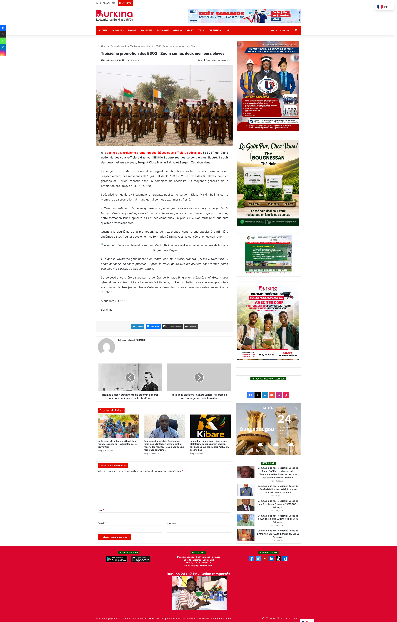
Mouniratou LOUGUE (112, 60)
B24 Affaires (292, 618)
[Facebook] (3, 28)
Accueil (103, 30)
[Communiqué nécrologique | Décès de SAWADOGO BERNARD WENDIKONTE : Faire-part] (245, 520)
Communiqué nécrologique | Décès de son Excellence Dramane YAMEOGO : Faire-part (278, 504)
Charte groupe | (204, 557)
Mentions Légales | (186, 557)
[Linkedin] (3, 47)
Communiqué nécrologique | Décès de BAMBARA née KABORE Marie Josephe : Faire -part (278, 533)
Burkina (117, 30)
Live (227, 30)
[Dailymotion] (285, 560)
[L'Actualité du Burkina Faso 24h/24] (114, 15)
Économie (163, 30)
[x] (258, 560)
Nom (101, 510)
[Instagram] (3, 53)
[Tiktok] (278, 560)
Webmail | (197, 560)
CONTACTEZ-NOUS (279, 30)
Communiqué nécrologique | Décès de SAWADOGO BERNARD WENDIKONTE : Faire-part (278, 519)
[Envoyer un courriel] (123, 60)
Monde (132, 30)
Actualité (116, 46)
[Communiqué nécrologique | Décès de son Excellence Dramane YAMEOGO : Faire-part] (245, 505)
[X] (3, 34)
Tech (201, 30)
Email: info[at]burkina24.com (198, 565)
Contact (216, 557)
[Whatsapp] (3, 41)
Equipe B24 (208, 560)
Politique (146, 30)
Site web (171, 523)
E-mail (102, 523)
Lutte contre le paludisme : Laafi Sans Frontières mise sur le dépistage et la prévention (117, 444)
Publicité (187, 560)
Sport (190, 30)
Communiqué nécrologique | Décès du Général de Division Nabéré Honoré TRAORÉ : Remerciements (278, 489)
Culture (214, 30)
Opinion (177, 30)
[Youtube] (265, 560)
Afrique (125, 46)
